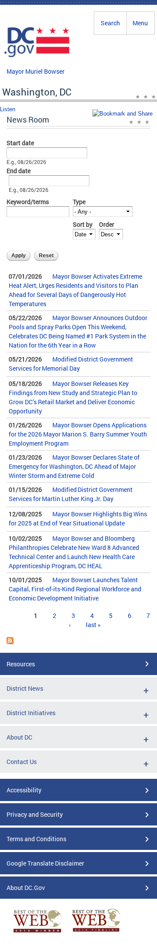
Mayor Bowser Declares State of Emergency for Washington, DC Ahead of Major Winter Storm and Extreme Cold (74, 466)
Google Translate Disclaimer (45, 863)
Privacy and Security (35, 814)
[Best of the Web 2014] (37, 932)
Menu (140, 23)
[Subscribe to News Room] (10, 642)
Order (106, 224)
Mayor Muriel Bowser (36, 71)
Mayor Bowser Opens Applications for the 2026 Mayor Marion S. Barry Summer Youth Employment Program (78, 434)
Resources (21, 664)
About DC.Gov (26, 887)
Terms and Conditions (36, 839)
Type (79, 202)
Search (110, 23)
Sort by (82, 224)
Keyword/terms (28, 202)
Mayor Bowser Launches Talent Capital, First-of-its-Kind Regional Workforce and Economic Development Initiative (75, 589)
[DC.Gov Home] (37, 56)
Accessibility (24, 790)
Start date (20, 143)
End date (19, 171)
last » (93, 625)
